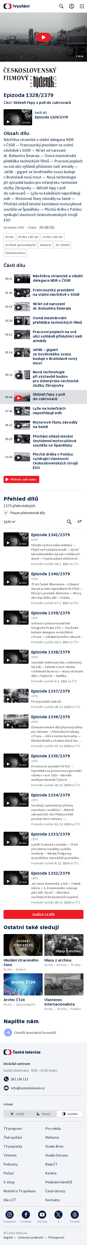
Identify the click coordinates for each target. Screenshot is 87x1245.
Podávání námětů (58, 1182)
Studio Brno (54, 1146)
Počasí (9, 1173)
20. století (62, 245)
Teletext (10, 1155)
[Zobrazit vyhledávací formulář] (61, 6)
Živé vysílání (13, 1137)
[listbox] (43, 1114)
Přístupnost (56, 1237)
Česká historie (15, 253)
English (8, 1237)
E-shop (9, 1182)
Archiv (9, 237)
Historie (45, 245)
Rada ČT (51, 1164)
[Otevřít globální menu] (82, 6)
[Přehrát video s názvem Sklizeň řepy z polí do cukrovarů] (43, 37)
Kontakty (52, 1200)
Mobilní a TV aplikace (20, 1191)
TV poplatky (13, 1146)
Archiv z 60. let (52, 237)
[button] (43, 37)
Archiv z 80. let (28, 237)
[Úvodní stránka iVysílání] (17, 6)
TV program (13, 1128)
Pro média (53, 1128)
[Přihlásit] (71, 6)
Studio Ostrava (56, 1155)
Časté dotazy (55, 1191)
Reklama (52, 1137)
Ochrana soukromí (30, 1237)
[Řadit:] (79, 521)
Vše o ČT (10, 1200)
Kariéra (50, 1173)
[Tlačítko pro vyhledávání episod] (69, 522)
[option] (17, 1114)
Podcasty (11, 1164)
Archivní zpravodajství (20, 245)
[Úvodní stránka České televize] (22, 1052)
